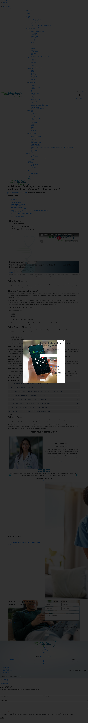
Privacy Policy (44, 368)
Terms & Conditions (53, 366)
